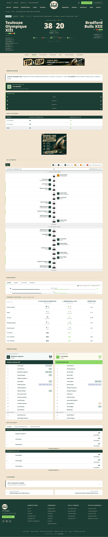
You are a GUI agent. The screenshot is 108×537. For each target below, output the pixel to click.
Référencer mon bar (93, 518)
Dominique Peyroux (22, 418)
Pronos (74, 7)
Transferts (50, 513)
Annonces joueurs (92, 511)
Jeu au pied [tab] (24, 282)
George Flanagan (71, 391)
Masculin (9, 2)
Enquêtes (50, 518)
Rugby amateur (52, 511)
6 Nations (30, 513)
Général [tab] (9, 282)
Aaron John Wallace (72, 400)
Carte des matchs (72, 508)
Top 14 (29, 508)
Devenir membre (86, 2)
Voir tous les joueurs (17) (54, 448)
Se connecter (98, 2)
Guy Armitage (8, 41)
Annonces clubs (92, 508)
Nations (43, 7)
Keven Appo (97, 36)
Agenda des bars (92, 516)
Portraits (50, 521)
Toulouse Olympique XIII (16, 26)
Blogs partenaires (34, 2)
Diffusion (53, 54)
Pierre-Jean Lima (21, 394)
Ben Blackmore (71, 369)
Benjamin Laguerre (9, 43)
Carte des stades (72, 513)
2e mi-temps (54, 226)
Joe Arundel (70, 372)
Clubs (35, 7)
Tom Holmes (70, 365)
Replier (54, 224)
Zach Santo (7, 38)
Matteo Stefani (8, 39)
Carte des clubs (72, 511)
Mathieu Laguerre (22, 378)
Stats (60, 54)
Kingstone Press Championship (42, 16)
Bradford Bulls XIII (93, 24)
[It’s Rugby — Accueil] (4, 506)
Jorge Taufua (70, 378)
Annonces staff (92, 513)
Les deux (9, 426)
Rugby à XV (23, 2)
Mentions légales (35, 531)
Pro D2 (29, 511)
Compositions (69, 54)
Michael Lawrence (72, 387)
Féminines (65, 7)
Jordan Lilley (96, 37)
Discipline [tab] (32, 282)
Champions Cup (32, 516)
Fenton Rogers (71, 418)
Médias (27, 54)
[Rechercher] (78, 2)
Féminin (16, 2)
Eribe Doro (70, 394)
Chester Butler (71, 397)
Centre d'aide (26, 531)
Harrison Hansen (22, 397)
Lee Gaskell (95, 34)
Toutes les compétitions (33, 521)
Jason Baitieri (63, 175)
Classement (79, 54)
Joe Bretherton (21, 415)
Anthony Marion (21, 387)
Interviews (50, 516)
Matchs (8, 7)
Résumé (34, 54)
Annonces (83, 7)
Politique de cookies (58, 531)
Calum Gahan (21, 400)
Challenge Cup (31, 518)
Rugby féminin (51, 508)
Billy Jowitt (70, 409)
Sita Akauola (20, 406)
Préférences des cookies (79, 531)
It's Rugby (7, 11)
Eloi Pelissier (20, 409)
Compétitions (25, 7)
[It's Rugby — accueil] (54, 5)
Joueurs (15, 7)
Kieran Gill (70, 375)
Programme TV (72, 518)
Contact (70, 531)
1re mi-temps (54, 171)
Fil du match (43, 54)
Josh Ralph (7, 45)
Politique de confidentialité (46, 531)
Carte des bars (71, 516)
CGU (66, 531)
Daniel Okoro (70, 415)
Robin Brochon (8, 50)
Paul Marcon (8, 46)
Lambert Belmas (22, 403)
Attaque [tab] (16, 282)
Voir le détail (97, 435)
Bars (92, 7)
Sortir (98, 7)
